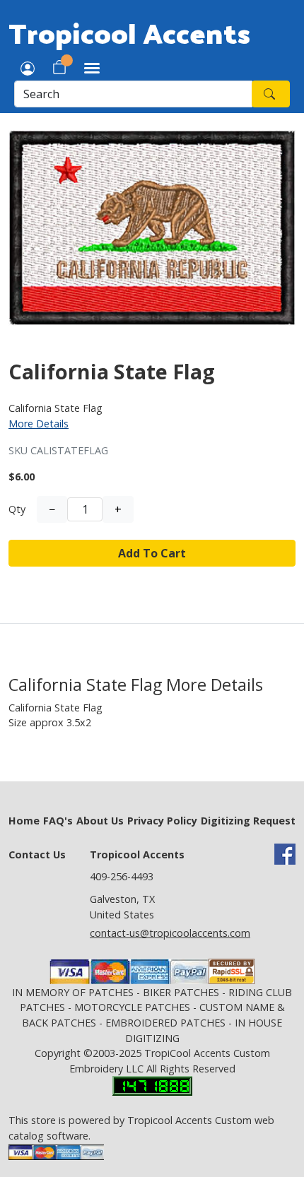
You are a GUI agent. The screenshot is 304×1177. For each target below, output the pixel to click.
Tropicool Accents (129, 32)
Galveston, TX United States (122, 906)
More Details (38, 423)
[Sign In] (27, 67)
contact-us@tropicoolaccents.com (170, 933)
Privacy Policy (162, 820)
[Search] (271, 94)
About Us (100, 820)
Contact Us (37, 854)
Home (24, 820)
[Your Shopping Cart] (59, 67)
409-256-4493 (121, 876)
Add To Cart (152, 553)
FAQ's (58, 820)
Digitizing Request (248, 820)
